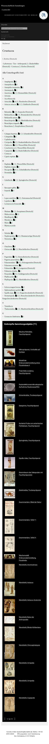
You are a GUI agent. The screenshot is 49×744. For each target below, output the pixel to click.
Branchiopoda (22, 120)
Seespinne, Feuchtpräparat (29, 406)
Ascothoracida (9, 98)
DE (4, 38)
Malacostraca (11, 214)
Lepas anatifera (22, 198)
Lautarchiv (6, 9)
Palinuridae (19, 268)
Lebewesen (7, 63)
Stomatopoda (23, 297)
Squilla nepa (23, 292)
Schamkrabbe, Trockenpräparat (30, 395)
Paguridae (21, 256)
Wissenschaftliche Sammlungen (13, 5)
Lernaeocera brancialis (14, 203)
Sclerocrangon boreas (14, 287)
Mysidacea (10, 219)
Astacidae (20, 101)
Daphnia (19, 163)
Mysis (8, 222)
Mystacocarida (9, 225)
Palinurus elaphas (12, 270)
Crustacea (23, 66)
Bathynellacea (22, 114)
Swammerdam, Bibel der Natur (30, 502)
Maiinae (18, 211)
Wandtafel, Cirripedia (26, 663)
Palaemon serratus (13, 265)
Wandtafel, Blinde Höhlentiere (30, 627)
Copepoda (21, 150)
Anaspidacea (11, 84)
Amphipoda (10, 81)
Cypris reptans (11, 156)
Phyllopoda (21, 279)
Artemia (7, 95)
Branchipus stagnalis (13, 123)
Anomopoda (10, 90)
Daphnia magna (12, 166)
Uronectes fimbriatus (14, 316)
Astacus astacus (21, 104)
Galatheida (20, 180)
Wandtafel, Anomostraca (28, 565)
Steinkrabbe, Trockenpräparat (30, 490)
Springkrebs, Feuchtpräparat (29, 440)
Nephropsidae (22, 235)
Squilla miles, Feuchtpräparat (29, 458)
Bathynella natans (12, 117)
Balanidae (18, 111)
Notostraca (10, 238)
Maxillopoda (11, 216)
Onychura (10, 246)
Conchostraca (19, 147)
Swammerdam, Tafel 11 (27, 520)
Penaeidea (20, 273)
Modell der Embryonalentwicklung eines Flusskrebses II (29, 362)
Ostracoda (21, 249)
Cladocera (20, 144)
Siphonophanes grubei (14, 289)
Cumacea (7, 153)
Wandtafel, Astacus (26, 582)
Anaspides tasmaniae (14, 87)
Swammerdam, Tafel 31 (27, 538)
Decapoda (21, 169)
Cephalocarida (9, 139)
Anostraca (20, 92)
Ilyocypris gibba (12, 187)
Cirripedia (21, 142)
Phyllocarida (11, 276)
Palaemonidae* (22, 262)
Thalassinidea (23, 308)
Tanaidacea (8, 306)
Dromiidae (10, 172)
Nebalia (9, 233)
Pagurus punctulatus (13, 259)
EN (2, 38)
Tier (15, 63)
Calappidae (10, 136)
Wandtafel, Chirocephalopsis (29, 645)
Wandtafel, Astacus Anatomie (30, 600)
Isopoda (9, 190)
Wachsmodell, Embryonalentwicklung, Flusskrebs (27, 557)
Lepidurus (10, 200)
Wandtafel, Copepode (27, 698)
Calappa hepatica (23, 133)
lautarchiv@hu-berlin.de (24, 732)
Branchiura (18, 126)
